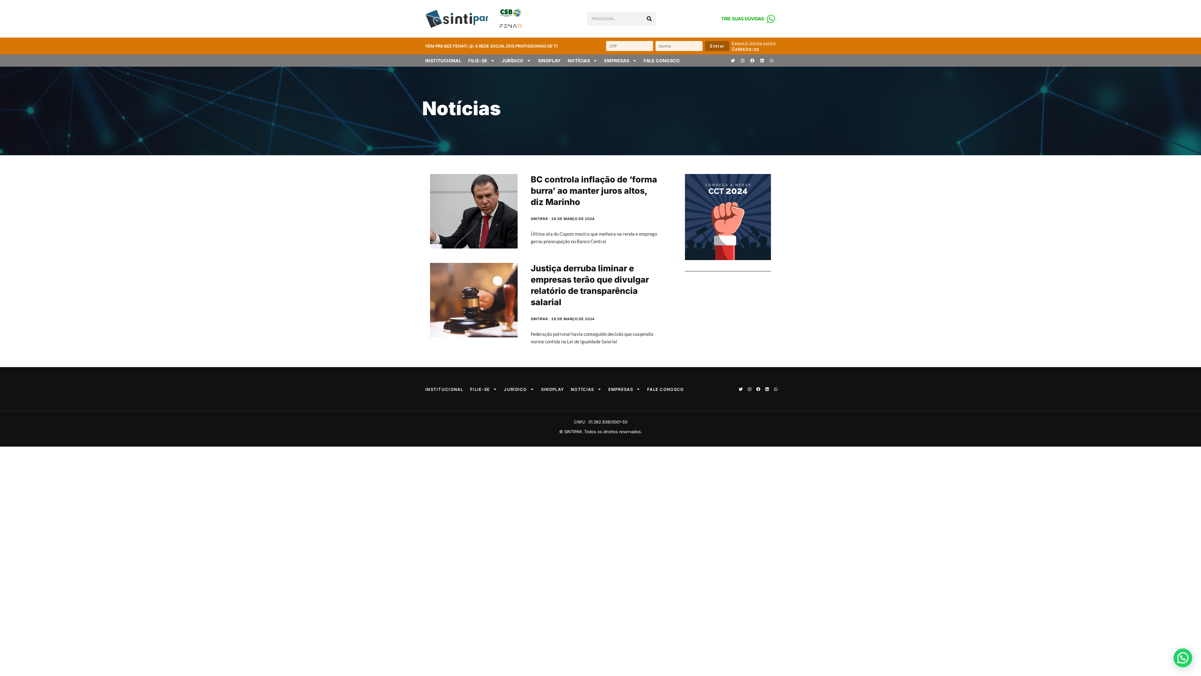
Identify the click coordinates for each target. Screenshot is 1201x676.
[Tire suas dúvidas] (771, 18)
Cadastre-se (745, 48)
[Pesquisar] (649, 19)
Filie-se (477, 60)
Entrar (717, 46)
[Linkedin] (762, 61)
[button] (1182, 657)
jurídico (512, 60)
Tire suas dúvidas (742, 18)
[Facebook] (752, 61)
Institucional (443, 60)
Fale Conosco (662, 60)
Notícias (579, 60)
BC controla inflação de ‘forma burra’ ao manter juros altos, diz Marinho (594, 190)
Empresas (616, 60)
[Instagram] (742, 61)
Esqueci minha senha (754, 43)
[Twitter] (733, 61)
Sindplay (549, 60)
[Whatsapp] (772, 61)
